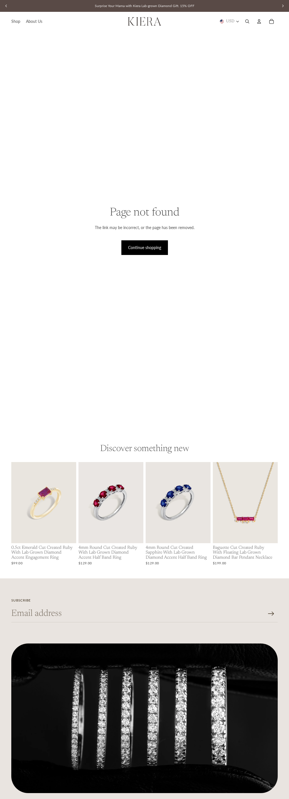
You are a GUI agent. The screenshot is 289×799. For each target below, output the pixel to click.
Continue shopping (144, 247)
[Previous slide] (15, 502)
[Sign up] (271, 613)
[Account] (259, 21)
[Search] (247, 21)
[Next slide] (71, 502)
